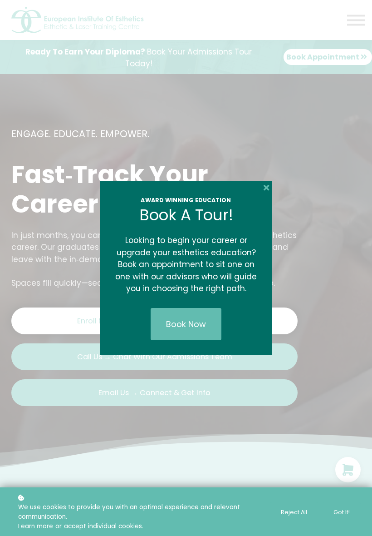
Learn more (35, 526)
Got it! (341, 512)
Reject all (294, 512)
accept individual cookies (103, 526)
